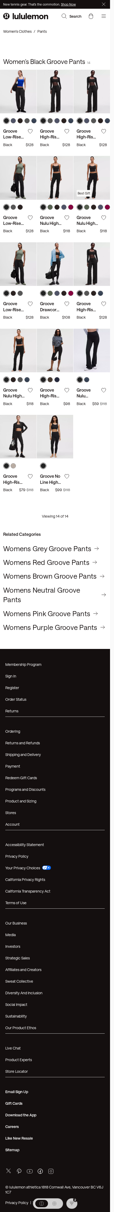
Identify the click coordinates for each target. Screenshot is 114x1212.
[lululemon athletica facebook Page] (40, 1172)
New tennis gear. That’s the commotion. (32, 4)
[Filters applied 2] (71, 1203)
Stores (10, 812)
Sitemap (12, 1150)
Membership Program (23, 664)
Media (10, 934)
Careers (12, 1126)
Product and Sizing (20, 801)
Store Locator (16, 1071)
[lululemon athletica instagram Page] (51, 1172)
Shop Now (68, 4)
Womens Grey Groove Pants (47, 548)
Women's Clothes (17, 31)
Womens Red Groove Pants (46, 562)
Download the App (20, 1115)
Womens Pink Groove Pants (46, 613)
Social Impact (16, 1004)
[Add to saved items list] (30, 131)
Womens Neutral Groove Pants (41, 594)
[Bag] (91, 16)
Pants (42, 31)
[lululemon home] (25, 16)
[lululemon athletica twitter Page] (8, 1171)
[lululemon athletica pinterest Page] (19, 1172)
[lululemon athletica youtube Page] (30, 1172)
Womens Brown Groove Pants (50, 576)
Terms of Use (16, 902)
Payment (12, 766)
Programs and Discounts (25, 789)
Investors (12, 946)
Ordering (12, 731)
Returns (11, 711)
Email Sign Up (16, 1091)
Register (12, 687)
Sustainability (16, 1016)
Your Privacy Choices (22, 868)
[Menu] (103, 16)
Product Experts (18, 1059)
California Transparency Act (27, 891)
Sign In (10, 676)
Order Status (15, 699)
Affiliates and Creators (23, 969)
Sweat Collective (19, 981)
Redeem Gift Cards (21, 778)
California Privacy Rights (25, 879)
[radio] (41, 1203)
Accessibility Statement (24, 844)
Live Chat (13, 1048)
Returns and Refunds (22, 743)
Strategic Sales (17, 958)
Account (12, 824)
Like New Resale (19, 1138)
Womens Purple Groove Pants (50, 627)
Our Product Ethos (20, 1027)
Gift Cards (14, 1103)
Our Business (16, 923)
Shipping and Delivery (23, 754)
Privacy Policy (16, 856)
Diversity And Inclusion (23, 993)
